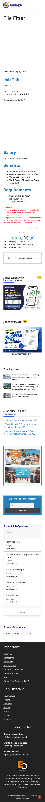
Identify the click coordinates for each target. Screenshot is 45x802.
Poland (6, 707)
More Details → (11, 548)
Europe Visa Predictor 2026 (16, 681)
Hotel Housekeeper (15, 569)
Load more (22, 612)
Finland (6, 700)
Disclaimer (8, 662)
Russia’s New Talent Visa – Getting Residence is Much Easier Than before (25, 377)
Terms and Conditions (13, 669)
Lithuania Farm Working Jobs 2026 (21, 420)
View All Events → (10, 414)
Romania (7, 715)
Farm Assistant (13, 542)
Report (32, 228)
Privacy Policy (9, 665)
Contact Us (8, 658)
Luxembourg (9, 696)
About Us (7, 654)
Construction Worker (16, 582)
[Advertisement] (22, 47)
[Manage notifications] (39, 797)
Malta (6, 711)
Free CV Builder (10, 673)
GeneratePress (22, 798)
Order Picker (12, 595)
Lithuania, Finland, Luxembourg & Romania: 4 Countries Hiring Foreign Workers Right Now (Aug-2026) (26, 386)
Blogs (6, 677)
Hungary (7, 719)
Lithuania (7, 704)
